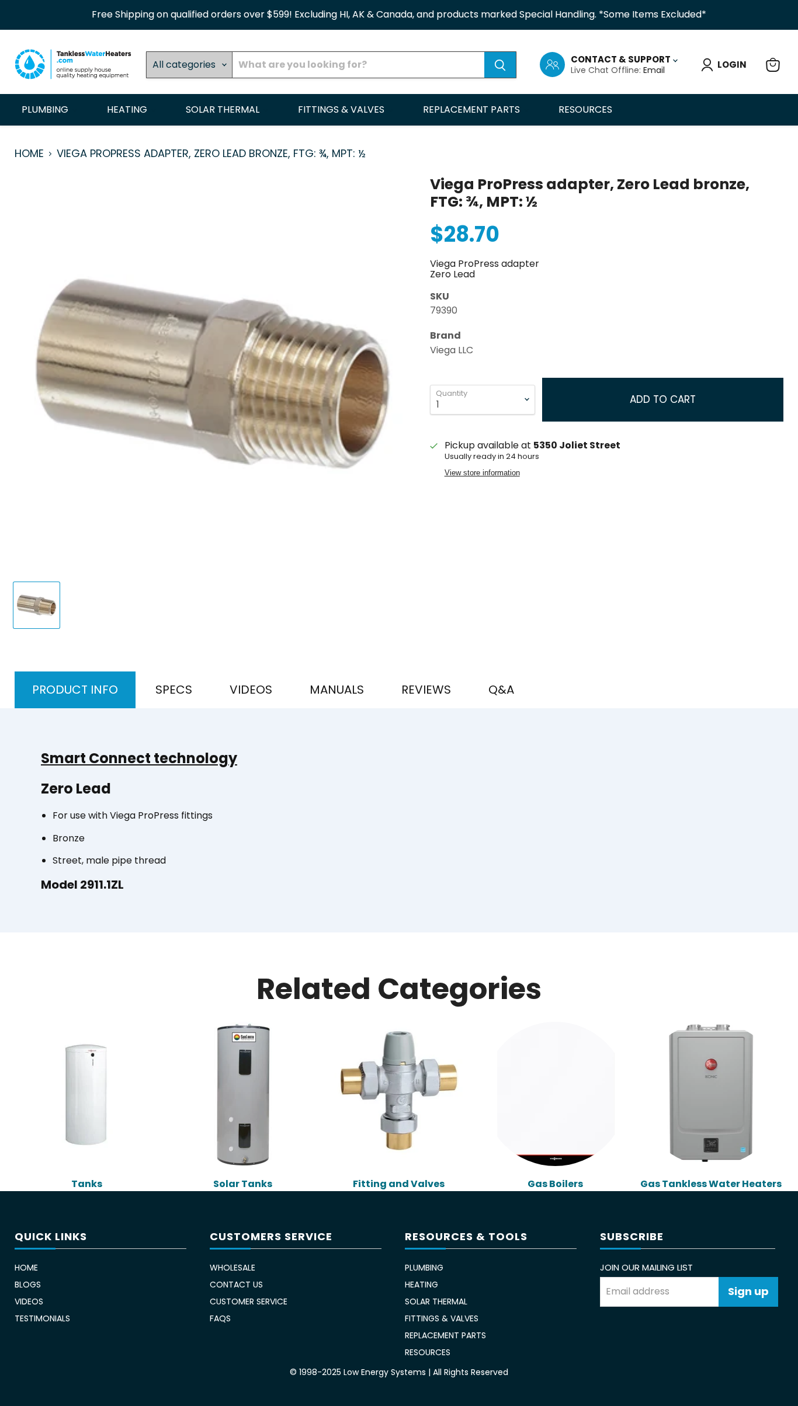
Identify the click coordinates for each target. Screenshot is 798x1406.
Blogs (28, 1284)
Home (29, 154)
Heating (128, 109)
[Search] (500, 65)
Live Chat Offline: (607, 70)
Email (654, 70)
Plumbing (46, 109)
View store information (482, 473)
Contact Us (236, 1284)
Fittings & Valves (342, 109)
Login (732, 64)
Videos (29, 1301)
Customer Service (248, 1301)
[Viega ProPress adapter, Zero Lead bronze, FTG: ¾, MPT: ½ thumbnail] (36, 605)
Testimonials (42, 1318)
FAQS (220, 1318)
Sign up (748, 1291)
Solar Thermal (224, 109)
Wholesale (232, 1267)
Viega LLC (451, 350)
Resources (586, 109)
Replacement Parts (472, 109)
